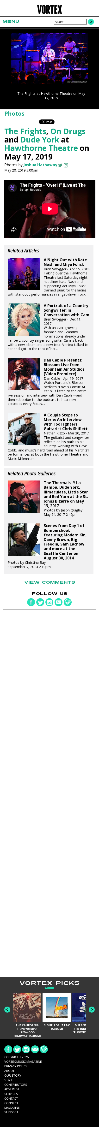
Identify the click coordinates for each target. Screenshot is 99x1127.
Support (11, 1112)
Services (11, 1093)
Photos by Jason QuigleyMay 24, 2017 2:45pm (66, 498)
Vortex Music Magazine (23, 1061)
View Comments (49, 582)
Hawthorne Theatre (41, 148)
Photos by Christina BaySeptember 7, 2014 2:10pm (47, 546)
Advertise (12, 1089)
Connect (11, 1103)
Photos (14, 113)
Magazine (12, 1107)
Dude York (39, 139)
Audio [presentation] (49, 988)
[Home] (49, 13)
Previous (7, 1010)
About (9, 1070)
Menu (10, 21)
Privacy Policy (15, 1066)
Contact (11, 1098)
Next (92, 1010)
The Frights (25, 131)
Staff (8, 1080)
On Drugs (68, 131)
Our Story (12, 1075)
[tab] (49, 988)
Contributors (15, 1084)
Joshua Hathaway (40, 164)
